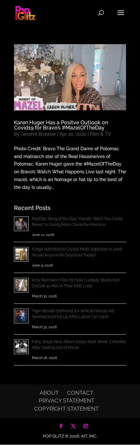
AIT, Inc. (88, 436)
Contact (80, 392)
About (49, 392)
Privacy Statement (66, 400)
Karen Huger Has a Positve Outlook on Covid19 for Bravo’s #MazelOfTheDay (61, 125)
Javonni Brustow (38, 134)
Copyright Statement (66, 408)
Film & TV (100, 134)
